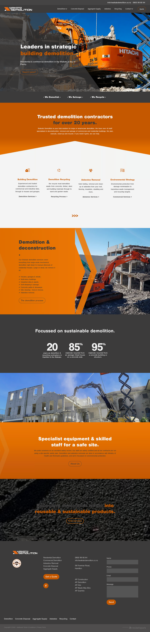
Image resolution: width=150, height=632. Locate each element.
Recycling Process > (59, 197)
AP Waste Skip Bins (83, 588)
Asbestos (107, 9)
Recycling (118, 9)
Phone (109, 567)
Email (109, 576)
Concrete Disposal (77, 9)
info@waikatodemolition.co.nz (119, 3)
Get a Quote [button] (51, 576)
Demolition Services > (27, 197)
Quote (142, 9)
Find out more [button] (75, 521)
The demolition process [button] (32, 300)
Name (109, 558)
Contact (128, 9)
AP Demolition (80, 582)
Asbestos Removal (50, 563)
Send (111, 602)
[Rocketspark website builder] (134, 628)
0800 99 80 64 (81, 558)
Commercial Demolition (52, 560)
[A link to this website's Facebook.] (46, 585)
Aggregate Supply (94, 9)
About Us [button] (75, 463)
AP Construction (81, 579)
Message (110, 584)
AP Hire (78, 585)
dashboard (20, 627)
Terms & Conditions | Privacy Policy (35, 627)
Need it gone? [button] (29, 72)
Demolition (61, 9)
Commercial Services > (122, 197)
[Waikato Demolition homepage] (18, 9)
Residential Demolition (52, 558)
